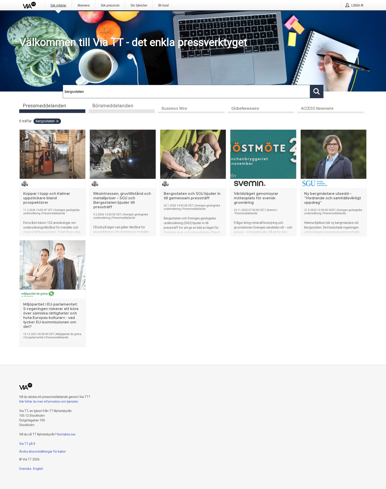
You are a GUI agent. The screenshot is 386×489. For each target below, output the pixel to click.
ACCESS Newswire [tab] (317, 108)
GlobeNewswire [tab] (245, 108)
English (38, 468)
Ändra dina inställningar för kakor (42, 451)
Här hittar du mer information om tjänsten (48, 401)
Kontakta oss (66, 434)
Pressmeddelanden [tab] (44, 105)
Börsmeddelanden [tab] (112, 105)
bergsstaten (45, 121)
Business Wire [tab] (174, 108)
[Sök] (316, 91)
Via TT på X (27, 443)
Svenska (25, 468)
